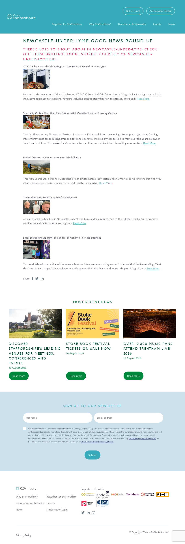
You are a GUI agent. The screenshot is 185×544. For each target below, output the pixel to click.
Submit (92, 455)
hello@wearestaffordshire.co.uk (142, 438)
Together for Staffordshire (67, 24)
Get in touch (133, 11)
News (171, 24)
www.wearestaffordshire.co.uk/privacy (97, 441)
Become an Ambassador (132, 24)
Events (157, 24)
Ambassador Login (57, 509)
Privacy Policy (23, 535)
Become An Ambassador (30, 503)
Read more (18, 376)
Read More (143, 98)
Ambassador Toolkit (160, 11)
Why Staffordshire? (100, 24)
